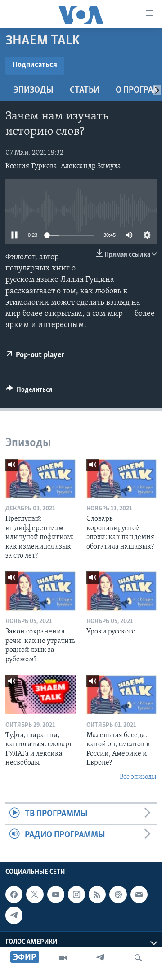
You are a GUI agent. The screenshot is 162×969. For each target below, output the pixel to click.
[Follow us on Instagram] (76, 894)
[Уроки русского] (121, 591)
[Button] (29, 391)
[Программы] (63, 958)
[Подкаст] (117, 894)
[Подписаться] (139, 894)
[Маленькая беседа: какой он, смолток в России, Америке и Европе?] (121, 694)
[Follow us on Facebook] (13, 894)
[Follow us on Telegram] (13, 915)
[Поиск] (138, 958)
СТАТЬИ (84, 90)
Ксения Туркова (31, 166)
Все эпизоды (138, 777)
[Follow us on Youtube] (55, 894)
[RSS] (97, 894)
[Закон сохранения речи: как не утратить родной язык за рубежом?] (40, 591)
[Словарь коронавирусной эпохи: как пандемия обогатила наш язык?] (121, 478)
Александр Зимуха (91, 166)
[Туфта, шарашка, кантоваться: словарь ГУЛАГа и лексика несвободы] (40, 694)
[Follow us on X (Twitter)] (34, 894)
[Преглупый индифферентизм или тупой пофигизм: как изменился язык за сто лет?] (40, 478)
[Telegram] (100, 958)
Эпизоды (34, 90)
